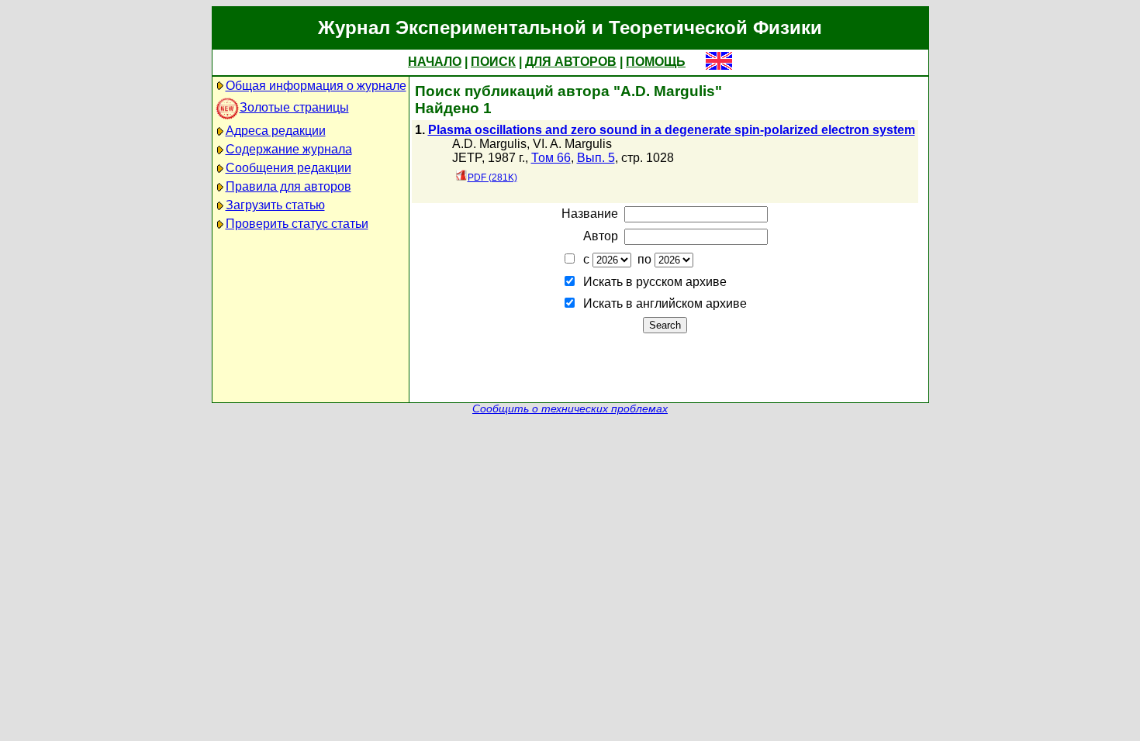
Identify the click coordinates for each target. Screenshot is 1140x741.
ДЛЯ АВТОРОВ (571, 61)
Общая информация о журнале (316, 85)
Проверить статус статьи (297, 223)
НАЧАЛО (434, 61)
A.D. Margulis (489, 143)
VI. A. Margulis (572, 143)
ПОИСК (493, 61)
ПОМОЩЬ (656, 61)
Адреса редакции (276, 130)
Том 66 (551, 157)
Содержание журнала (289, 149)
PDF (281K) (492, 177)
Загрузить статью (275, 205)
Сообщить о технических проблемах (570, 409)
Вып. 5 (596, 157)
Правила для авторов (288, 186)
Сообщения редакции (288, 167)
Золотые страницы (294, 107)
